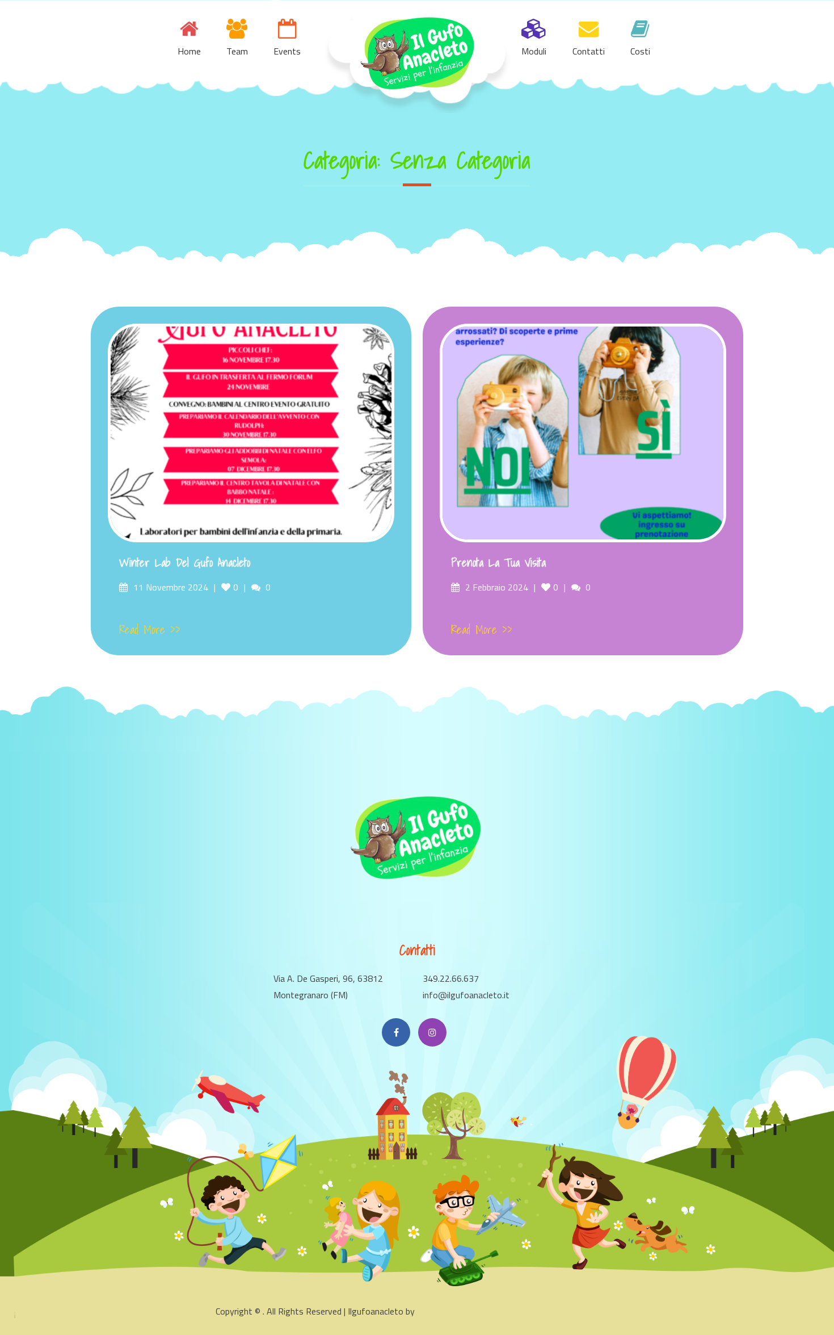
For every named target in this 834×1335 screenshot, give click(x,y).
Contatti (588, 51)
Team (237, 51)
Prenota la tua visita (498, 563)
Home (189, 51)
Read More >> (149, 630)
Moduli (533, 51)
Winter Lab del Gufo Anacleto (184, 563)
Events (287, 51)
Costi (640, 51)
